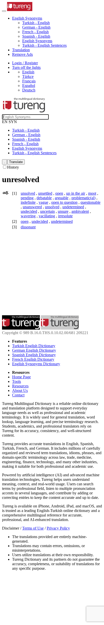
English (28, 72)
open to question (64, 202)
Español (28, 85)
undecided (29, 211)
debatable (44, 198)
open (59, 193)
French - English (35, 32)
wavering (28, 216)
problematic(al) (83, 198)
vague (43, 202)
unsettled (45, 193)
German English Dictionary (34, 350)
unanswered (32, 207)
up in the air (75, 193)
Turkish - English (36, 23)
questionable (90, 202)
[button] (27, 18)
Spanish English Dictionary (34, 355)
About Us (20, 390)
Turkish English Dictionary (33, 346)
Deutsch (28, 90)
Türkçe (28, 76)
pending (27, 198)
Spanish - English (36, 36)
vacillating (47, 216)
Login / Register (25, 63)
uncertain (47, 211)
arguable (61, 198)
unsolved (28, 193)
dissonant (28, 227)
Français (29, 81)
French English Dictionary (33, 359)
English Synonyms (37, 41)
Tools (16, 381)
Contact (18, 395)
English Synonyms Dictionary (36, 364)
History (13, 167)
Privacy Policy (58, 528)
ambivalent (80, 211)
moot (92, 193)
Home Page (21, 377)
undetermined (73, 207)
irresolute (65, 216)
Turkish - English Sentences (44, 45)
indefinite (28, 202)
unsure (63, 211)
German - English (36, 27)
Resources (20, 386)
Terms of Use (33, 528)
